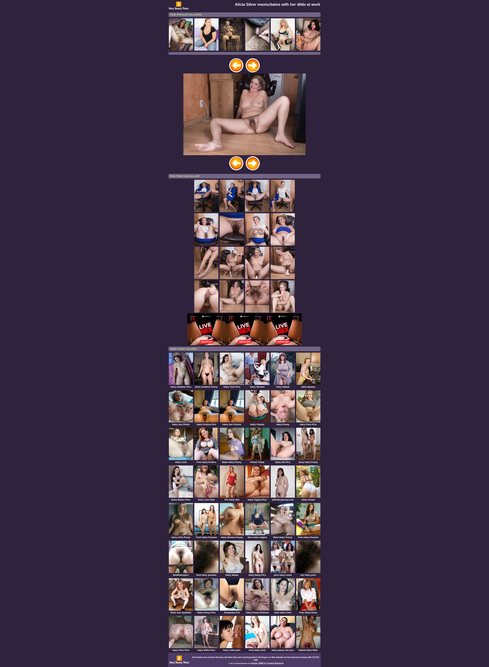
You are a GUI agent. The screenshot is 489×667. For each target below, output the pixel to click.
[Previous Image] (236, 73)
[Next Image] (252, 73)
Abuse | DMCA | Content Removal (267, 663)
